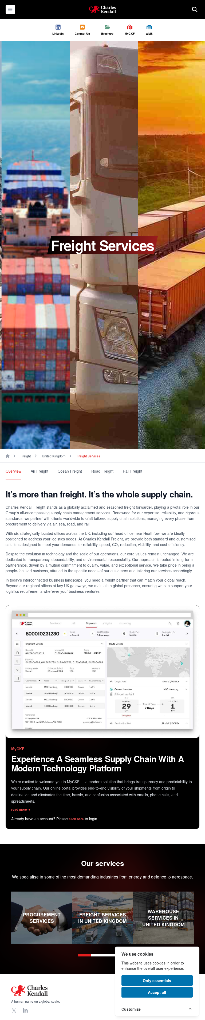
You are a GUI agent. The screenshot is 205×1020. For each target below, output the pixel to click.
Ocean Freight (70, 471)
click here (76, 819)
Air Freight (39, 471)
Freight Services (88, 456)
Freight (26, 456)
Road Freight (102, 471)
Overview (13, 471)
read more (20, 809)
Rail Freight (132, 471)
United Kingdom (53, 456)
